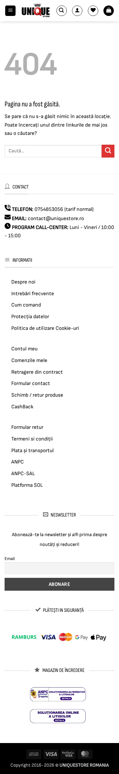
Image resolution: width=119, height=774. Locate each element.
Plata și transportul (32, 451)
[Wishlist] (93, 11)
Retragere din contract (37, 372)
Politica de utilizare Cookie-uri (45, 328)
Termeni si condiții (32, 439)
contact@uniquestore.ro (56, 218)
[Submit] (108, 151)
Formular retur (27, 427)
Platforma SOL (27, 485)
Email (10, 558)
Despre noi (23, 282)
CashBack (22, 407)
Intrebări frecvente (32, 294)
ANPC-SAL (23, 474)
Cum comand (26, 305)
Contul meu (24, 349)
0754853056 (48, 209)
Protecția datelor (30, 317)
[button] (10, 11)
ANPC (17, 462)
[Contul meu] (77, 11)
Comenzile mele (29, 360)
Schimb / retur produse (37, 395)
